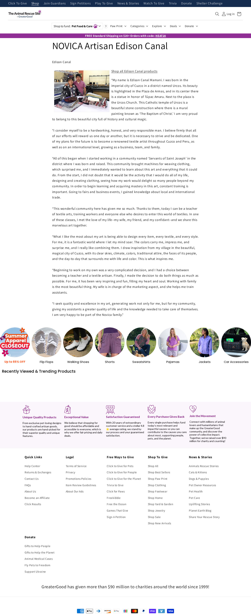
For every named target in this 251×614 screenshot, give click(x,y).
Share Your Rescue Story (204, 517)
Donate (186, 3)
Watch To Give (154, 3)
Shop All (153, 466)
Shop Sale (154, 517)
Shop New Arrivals (159, 523)
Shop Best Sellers (159, 472)
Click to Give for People (122, 472)
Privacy (70, 472)
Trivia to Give (115, 485)
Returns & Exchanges (38, 472)
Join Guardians (55, 3)
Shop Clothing (157, 485)
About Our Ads (75, 491)
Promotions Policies (79, 478)
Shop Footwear (157, 491)
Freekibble (114, 498)
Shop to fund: (73, 26)
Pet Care (194, 498)
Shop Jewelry (156, 510)
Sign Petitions (80, 3)
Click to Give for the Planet (124, 478)
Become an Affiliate (37, 498)
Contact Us (32, 478)
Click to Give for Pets (120, 466)
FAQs (28, 485)
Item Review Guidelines (81, 485)
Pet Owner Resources (202, 485)
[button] (217, 14)
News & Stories (128, 3)
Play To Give (104, 3)
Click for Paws (116, 491)
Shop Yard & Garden (160, 504)
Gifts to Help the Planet (40, 552)
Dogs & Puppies (199, 478)
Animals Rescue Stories (204, 466)
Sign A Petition (116, 517)
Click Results (33, 504)
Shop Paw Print (157, 478)
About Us (30, 491)
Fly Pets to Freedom (38, 565)
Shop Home (155, 498)
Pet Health (196, 491)
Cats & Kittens (198, 472)
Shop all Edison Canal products (134, 71)
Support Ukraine (35, 571)
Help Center (32, 466)
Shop (35, 3)
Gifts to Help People (37, 546)
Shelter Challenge (209, 3)
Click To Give (17, 3)
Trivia (173, 3)
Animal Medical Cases (39, 558)
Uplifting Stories (199, 504)
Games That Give (117, 510)
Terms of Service (76, 466)
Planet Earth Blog (200, 510)
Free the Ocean (116, 504)
